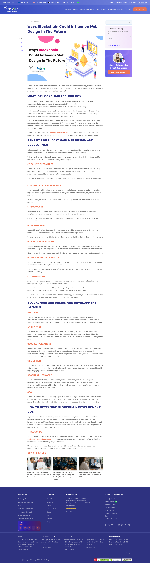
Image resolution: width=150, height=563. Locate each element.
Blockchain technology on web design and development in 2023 (46, 107)
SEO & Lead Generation (25, 512)
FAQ (48, 522)
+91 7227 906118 (111, 513)
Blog (48, 515)
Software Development (25, 509)
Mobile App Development (26, 499)
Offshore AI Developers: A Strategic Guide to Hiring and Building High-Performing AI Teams (63, 476)
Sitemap (49, 518)
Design (20, 505)
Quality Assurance (24, 515)
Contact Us (140, 9)
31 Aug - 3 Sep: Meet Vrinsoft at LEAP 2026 (123, 2)
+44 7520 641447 (41, 2)
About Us (50, 499)
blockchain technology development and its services (71, 281)
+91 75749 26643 (111, 519)
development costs (33, 419)
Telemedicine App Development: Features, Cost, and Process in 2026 (90, 475)
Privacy (26, 560)
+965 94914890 (56, 2)
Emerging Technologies (26, 518)
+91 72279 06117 (71, 2)
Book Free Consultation (118, 72)
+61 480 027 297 (26, 2)
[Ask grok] (33, 528)
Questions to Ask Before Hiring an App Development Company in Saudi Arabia (39, 475)
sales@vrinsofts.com (112, 499)
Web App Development (25, 502)
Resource (50, 502)
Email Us (143, 2)
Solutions (120, 9)
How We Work (51, 509)
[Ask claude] (38, 528)
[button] (130, 23)
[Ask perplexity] (25, 528)
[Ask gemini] (29, 528)
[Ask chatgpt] (20, 528)
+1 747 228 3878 (11, 2)
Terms (19, 560)
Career (49, 512)
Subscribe (116, 45)
